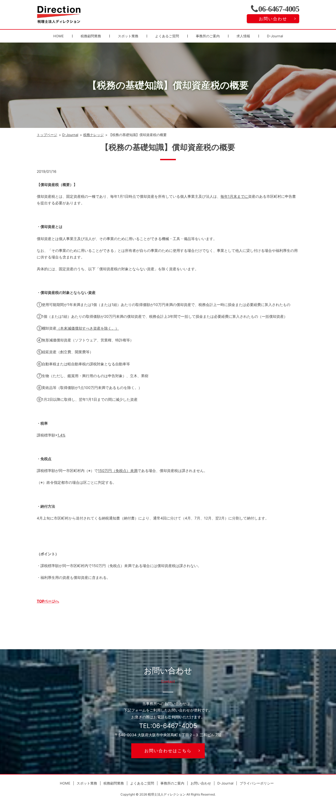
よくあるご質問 (167, 36)
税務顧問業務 (91, 36)
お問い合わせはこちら (168, 750)
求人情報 (243, 36)
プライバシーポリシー (257, 783)
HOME (58, 36)
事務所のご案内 (208, 36)
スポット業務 (128, 36)
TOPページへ (48, 601)
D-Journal (275, 36)
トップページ (47, 135)
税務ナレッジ (93, 135)
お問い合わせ (273, 18)
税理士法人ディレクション (167, 794)
